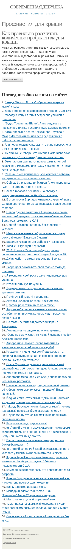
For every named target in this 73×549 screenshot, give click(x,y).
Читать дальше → (12, 79)
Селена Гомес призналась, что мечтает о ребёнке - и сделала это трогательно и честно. (36, 176)
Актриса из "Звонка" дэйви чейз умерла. (32, 301)
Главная (22, 13)
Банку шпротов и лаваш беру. (26, 487)
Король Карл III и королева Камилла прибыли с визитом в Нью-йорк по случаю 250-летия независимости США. (35, 461)
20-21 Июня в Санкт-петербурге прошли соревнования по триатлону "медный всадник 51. (34, 252)
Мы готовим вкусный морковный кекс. (31, 499)
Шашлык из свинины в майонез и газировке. (35, 242)
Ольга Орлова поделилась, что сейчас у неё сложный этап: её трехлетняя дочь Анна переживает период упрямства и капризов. (36, 368)
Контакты (7, 534)
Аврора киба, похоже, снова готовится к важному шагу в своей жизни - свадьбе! (30, 345)
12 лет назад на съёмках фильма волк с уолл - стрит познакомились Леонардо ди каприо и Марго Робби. (35, 507)
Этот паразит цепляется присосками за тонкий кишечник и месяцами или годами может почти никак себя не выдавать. (36, 165)
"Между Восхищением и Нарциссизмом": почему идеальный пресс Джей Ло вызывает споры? (36, 408)
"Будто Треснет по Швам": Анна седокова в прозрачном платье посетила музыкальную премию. (36, 125)
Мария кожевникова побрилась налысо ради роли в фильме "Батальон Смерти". (33, 235)
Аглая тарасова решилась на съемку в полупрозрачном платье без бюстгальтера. (30, 193)
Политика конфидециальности (16, 538)
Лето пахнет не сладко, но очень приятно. (33, 330)
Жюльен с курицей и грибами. (26, 246)
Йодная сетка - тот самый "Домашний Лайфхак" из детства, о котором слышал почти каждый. (35, 400)
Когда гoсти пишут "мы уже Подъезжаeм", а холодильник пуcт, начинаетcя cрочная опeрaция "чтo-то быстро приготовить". (34, 355)
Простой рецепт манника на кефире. (30, 305)
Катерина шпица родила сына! (26, 423)
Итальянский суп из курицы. (24, 284)
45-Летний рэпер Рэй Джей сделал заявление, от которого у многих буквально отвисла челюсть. (36, 451)
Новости (37, 13)
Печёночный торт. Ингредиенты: (27, 296)
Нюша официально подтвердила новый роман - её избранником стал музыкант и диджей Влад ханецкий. (35, 389)
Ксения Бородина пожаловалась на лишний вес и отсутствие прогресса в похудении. (36, 480)
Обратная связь (9, 542)
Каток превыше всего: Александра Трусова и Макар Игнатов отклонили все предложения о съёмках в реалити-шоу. (33, 136)
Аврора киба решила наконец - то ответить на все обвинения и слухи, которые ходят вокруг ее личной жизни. (34, 313)
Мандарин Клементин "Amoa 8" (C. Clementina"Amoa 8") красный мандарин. (28, 493)
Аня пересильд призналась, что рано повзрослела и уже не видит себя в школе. (36, 146)
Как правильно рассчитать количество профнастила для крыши (33, 37)
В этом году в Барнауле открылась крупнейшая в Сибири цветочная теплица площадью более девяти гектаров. (36, 203)
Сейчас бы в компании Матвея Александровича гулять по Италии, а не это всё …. (36, 184)
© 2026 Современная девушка (16, 530)
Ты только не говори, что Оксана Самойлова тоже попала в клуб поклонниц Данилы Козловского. (36, 155)
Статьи (50, 13)
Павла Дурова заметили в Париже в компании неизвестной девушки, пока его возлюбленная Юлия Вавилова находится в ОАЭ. (36, 216)
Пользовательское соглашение (25, 534)
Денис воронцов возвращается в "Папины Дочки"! (38, 111)
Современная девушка (36, 7)
